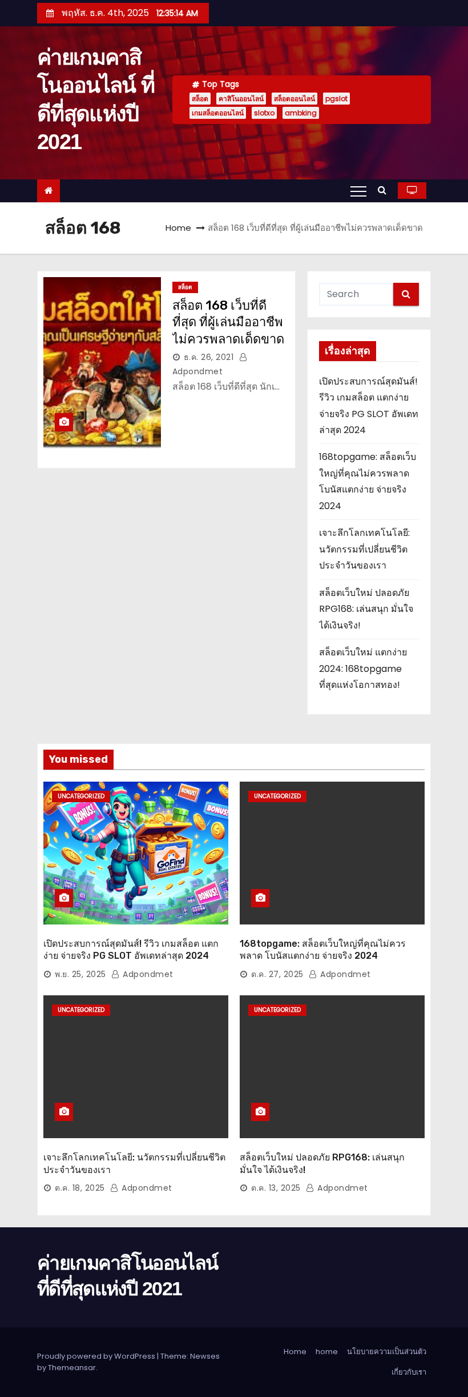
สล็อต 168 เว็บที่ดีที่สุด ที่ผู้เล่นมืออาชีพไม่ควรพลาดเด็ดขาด (228, 322)
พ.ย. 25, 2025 (80, 974)
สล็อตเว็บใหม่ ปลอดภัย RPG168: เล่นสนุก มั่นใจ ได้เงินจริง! (366, 609)
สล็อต (200, 98)
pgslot (336, 98)
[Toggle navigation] (358, 191)
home (327, 1351)
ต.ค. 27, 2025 (277, 974)
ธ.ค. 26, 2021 (209, 357)
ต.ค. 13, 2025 (276, 1188)
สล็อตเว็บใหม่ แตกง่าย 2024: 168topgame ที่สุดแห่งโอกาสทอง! (363, 668)
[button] (385, 190)
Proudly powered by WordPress (97, 1356)
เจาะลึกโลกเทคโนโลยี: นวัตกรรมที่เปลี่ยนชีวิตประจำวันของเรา (364, 549)
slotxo (264, 113)
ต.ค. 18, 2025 (80, 1188)
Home (178, 228)
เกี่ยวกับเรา (409, 1372)
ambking (301, 113)
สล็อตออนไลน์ (294, 98)
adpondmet (147, 974)
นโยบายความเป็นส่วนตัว (386, 1351)
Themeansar (72, 1367)
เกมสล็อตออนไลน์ (218, 113)
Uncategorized (81, 796)
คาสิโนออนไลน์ (241, 98)
